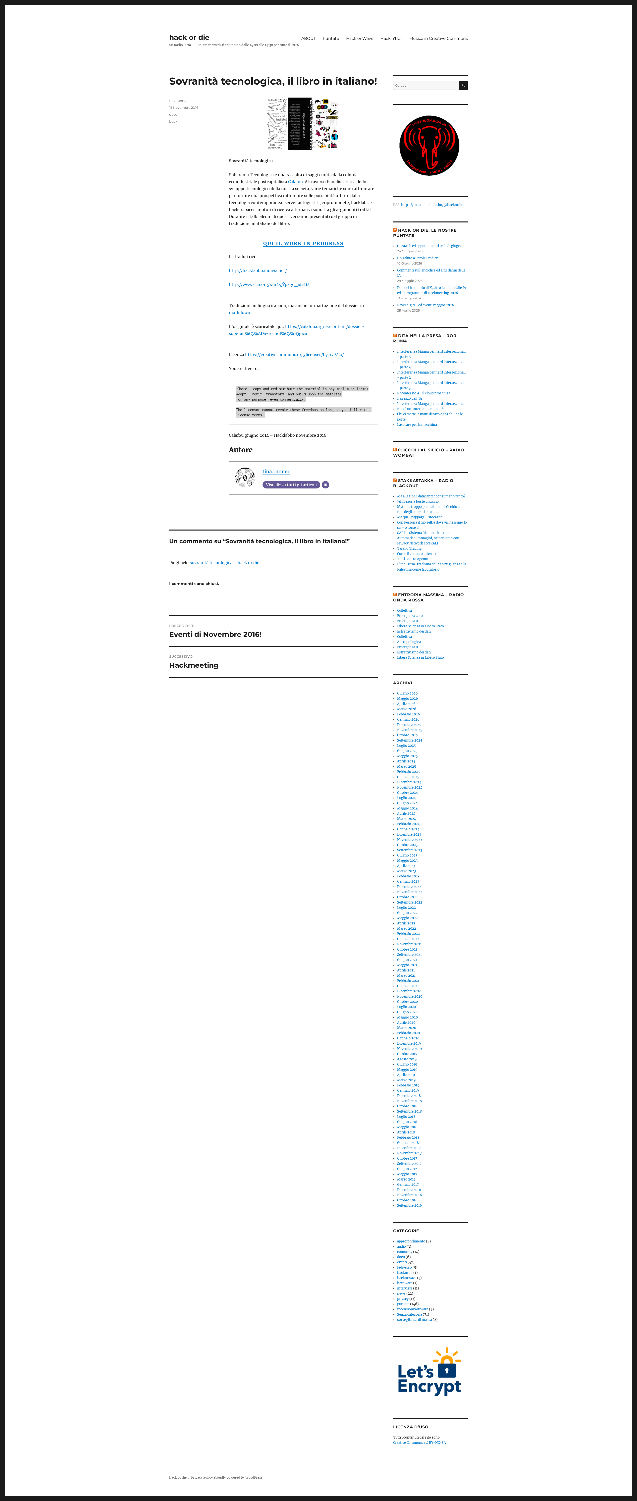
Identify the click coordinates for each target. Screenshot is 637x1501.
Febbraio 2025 (408, 772)
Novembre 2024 (409, 787)
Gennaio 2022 (408, 939)
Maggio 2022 (407, 918)
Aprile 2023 (406, 866)
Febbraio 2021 (408, 981)
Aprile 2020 (406, 1022)
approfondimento (411, 1241)
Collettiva (404, 610)
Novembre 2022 (409, 892)
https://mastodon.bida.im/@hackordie (432, 205)
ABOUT (308, 38)
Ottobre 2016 (407, 1200)
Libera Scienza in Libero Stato (420, 626)
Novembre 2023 (409, 840)
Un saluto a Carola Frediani (418, 258)
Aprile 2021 (406, 970)
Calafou (295, 181)
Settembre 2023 (409, 850)
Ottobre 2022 (407, 897)
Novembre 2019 (409, 1049)
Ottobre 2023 (407, 845)
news (401, 1293)
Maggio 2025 (407, 756)
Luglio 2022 (406, 908)
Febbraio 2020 (408, 1033)
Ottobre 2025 (407, 735)
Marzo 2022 (406, 928)
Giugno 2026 (407, 693)
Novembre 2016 (409, 1195)
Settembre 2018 (409, 1111)
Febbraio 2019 (408, 1085)
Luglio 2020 (406, 1007)
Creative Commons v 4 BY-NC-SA (419, 1443)
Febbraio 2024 (408, 824)
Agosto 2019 (407, 1059)
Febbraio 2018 (408, 1137)
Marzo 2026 (406, 709)
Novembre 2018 (409, 1101)
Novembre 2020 (409, 996)
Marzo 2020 (406, 1028)
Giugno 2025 (407, 751)
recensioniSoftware (412, 1309)
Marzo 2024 (406, 819)
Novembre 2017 (409, 1153)
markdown (239, 312)
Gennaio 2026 (408, 719)
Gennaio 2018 (408, 1143)
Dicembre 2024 (409, 782)
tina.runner (276, 472)
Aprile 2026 (406, 704)
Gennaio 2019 (408, 1090)
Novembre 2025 (409, 730)
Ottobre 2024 (407, 793)
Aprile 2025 (406, 761)
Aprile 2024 (406, 813)
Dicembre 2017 (409, 1148)
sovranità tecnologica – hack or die (224, 562)
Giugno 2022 (407, 913)
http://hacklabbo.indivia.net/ (258, 270)
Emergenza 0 (407, 621)
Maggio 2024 (407, 808)
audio (401, 1246)
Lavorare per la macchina (417, 425)
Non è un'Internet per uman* (420, 409)
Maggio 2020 (407, 1017)
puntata (403, 1304)
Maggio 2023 (407, 860)
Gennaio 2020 (408, 1038)
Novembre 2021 (409, 944)
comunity (404, 1252)
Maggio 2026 (407, 699)
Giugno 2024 (407, 803)
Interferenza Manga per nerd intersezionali (431, 404)
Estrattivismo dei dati (414, 631)
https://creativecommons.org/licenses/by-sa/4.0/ (294, 354)
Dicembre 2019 (409, 1043)
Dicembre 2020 (409, 991)
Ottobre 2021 (407, 949)
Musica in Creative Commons (438, 38)
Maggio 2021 (407, 965)
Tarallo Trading (409, 548)
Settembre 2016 (409, 1205)
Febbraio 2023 (408, 876)
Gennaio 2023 (408, 881)
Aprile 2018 (406, 1132)
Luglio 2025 (406, 746)
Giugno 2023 (407, 855)
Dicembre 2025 (409, 725)
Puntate (331, 38)
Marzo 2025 (406, 766)
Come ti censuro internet (416, 554)
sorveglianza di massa (414, 1320)
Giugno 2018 (407, 1122)
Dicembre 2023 (409, 834)
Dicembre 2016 (409, 1190)
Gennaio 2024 (408, 829)
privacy (403, 1299)
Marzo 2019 (406, 1080)
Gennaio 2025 (408, 777)
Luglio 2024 (406, 798)
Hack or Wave (359, 38)
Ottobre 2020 (407, 1002)
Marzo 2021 (406, 975)
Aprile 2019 (406, 1075)
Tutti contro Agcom (412, 559)
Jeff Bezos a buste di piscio (418, 501)
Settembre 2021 (409, 955)
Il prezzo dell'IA (409, 398)
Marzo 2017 (406, 1179)
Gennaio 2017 (408, 1184)
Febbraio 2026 (408, 714)
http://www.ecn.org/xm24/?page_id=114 (269, 284)
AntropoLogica (409, 642)
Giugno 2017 (407, 1169)
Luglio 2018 (406, 1117)
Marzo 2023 (406, 871)
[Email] (325, 484)
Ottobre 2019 (407, 1054)
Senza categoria (409, 1314)
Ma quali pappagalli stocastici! (421, 517)
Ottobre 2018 (407, 1106)
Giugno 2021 (407, 960)
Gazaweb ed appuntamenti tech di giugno (429, 246)
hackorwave (406, 1278)
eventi (402, 1262)
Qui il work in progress (303, 243)
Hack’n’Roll (391, 38)
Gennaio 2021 (408, 986)
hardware (404, 1283)
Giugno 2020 (407, 1012)
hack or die (189, 37)
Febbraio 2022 (408, 934)
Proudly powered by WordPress (238, 1477)
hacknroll (405, 1273)
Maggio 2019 (407, 1070)
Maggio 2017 (407, 1174)
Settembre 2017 (409, 1164)
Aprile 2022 (406, 923)
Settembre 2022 (409, 902)
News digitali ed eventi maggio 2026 (425, 305)
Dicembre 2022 (409, 887)
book (173, 121)
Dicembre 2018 (409, 1096)
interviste (404, 1288)
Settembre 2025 (409, 740)
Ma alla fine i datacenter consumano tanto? (431, 496)
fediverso (404, 1267)
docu (173, 114)
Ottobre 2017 (407, 1158)
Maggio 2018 (407, 1127)
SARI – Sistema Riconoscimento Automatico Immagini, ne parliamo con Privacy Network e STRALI (428, 538)
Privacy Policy (202, 1477)
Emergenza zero (410, 616)
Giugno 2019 (407, 1064)
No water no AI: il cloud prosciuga (423, 393)
